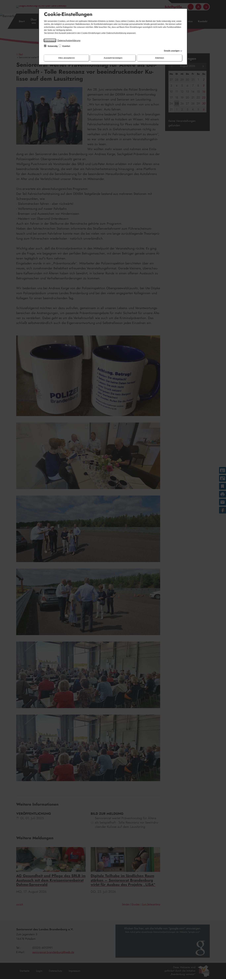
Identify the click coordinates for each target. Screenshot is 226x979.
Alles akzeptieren (66, 58)
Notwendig (52, 46)
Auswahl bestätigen (113, 58)
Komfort (66, 46)
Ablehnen (159, 58)
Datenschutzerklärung (68, 40)
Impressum (50, 40)
